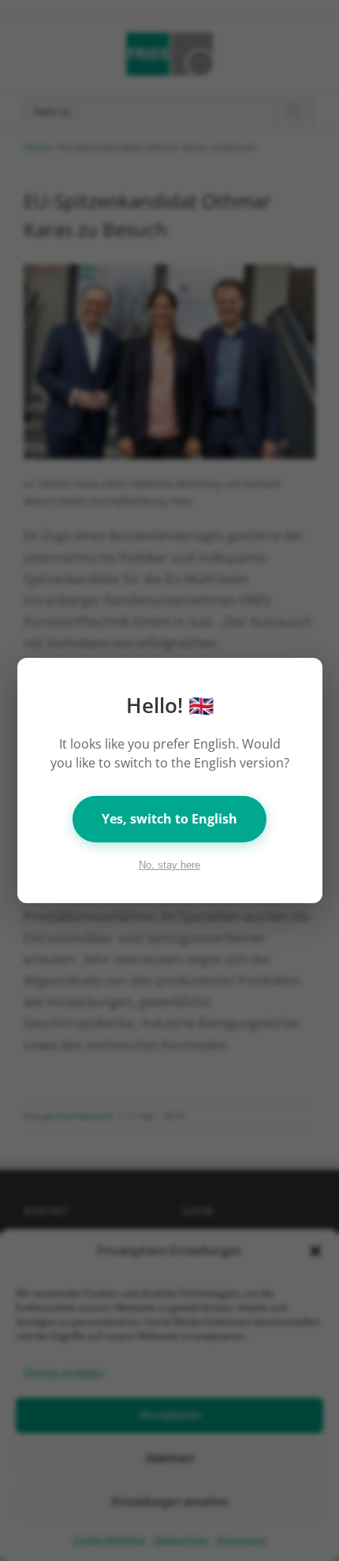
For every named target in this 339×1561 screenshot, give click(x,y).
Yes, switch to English (169, 818)
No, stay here (169, 865)
